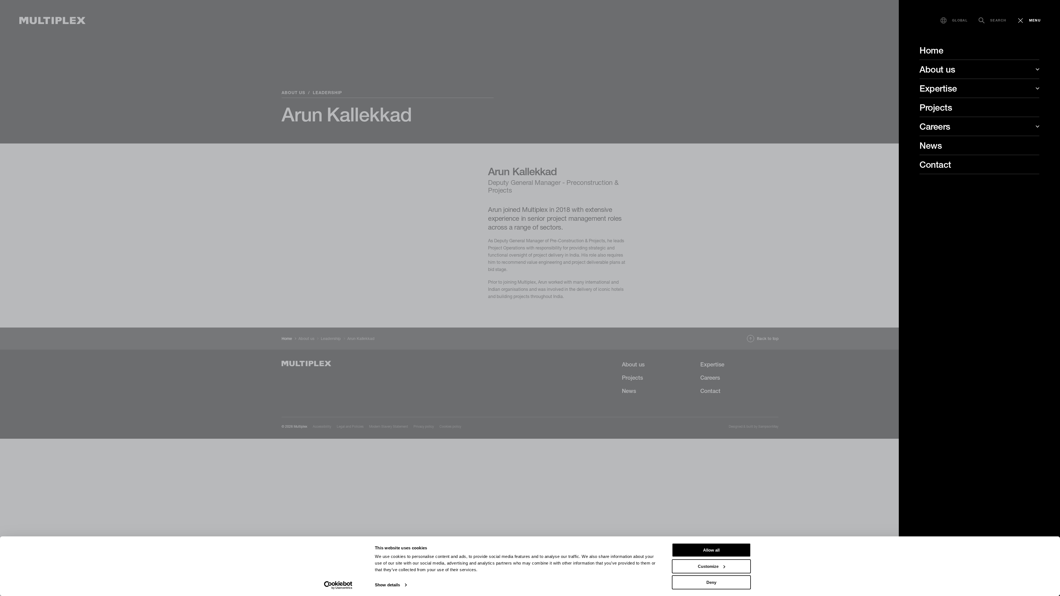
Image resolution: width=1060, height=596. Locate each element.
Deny (711, 582)
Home (931, 50)
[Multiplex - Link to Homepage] (52, 20)
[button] (954, 20)
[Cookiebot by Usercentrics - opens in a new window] (338, 585)
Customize (708, 566)
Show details (387, 584)
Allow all (711, 550)
